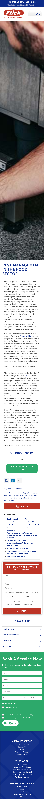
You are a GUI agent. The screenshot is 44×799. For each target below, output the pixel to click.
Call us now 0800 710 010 (22, 570)
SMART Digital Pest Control (22, 774)
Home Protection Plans (22, 769)
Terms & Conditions (19, 602)
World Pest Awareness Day (17, 548)
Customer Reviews (22, 752)
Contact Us (22, 747)
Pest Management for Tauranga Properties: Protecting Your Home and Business (22, 535)
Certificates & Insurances (22, 794)
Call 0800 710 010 (22, 453)
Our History (7, 641)
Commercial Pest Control (22, 772)
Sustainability (8, 646)
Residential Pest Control (22, 767)
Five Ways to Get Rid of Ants (18, 556)
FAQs (22, 792)
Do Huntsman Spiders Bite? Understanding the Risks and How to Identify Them (21, 543)
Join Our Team (8, 629)
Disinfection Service (22, 777)
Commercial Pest (26, 336)
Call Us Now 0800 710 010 (24, 2)
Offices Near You (22, 750)
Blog (22, 789)
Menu (37, 13)
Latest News (22, 787)
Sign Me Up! (22, 506)
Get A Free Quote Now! (22, 468)
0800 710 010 (23, 745)
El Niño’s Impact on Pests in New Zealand (23, 525)
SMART (27, 376)
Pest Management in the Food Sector (21, 269)
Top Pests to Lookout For (17, 519)
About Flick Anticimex (11, 635)
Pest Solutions (22, 764)
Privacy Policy (31, 602)
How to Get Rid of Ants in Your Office (21, 522)
